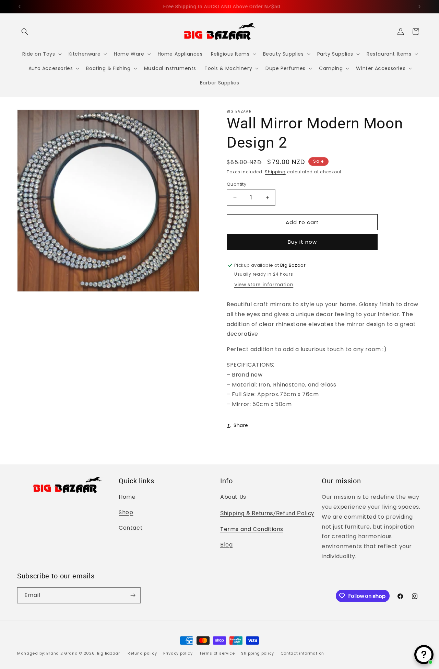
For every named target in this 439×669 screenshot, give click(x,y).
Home (127, 497)
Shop (126, 512)
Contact (131, 528)
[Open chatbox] (424, 654)
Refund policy (142, 653)
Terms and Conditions (251, 529)
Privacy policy (178, 653)
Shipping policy (257, 653)
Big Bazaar (108, 653)
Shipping (275, 172)
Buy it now (302, 241)
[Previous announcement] (19, 6)
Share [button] (241, 425)
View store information (263, 284)
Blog (226, 545)
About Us (233, 497)
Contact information (302, 653)
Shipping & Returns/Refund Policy (267, 513)
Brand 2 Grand (62, 653)
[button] (24, 31)
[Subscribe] (132, 595)
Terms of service (217, 653)
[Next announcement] (419, 6)
